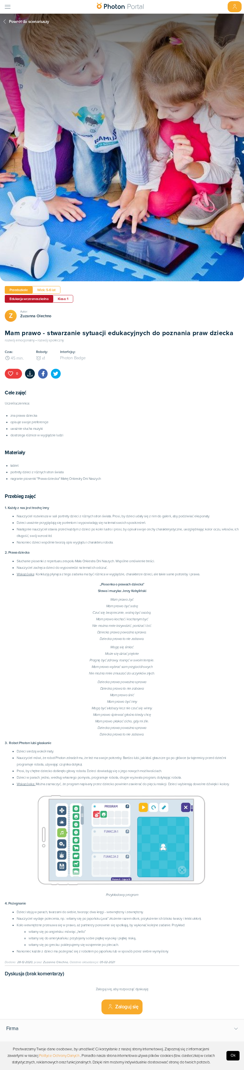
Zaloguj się (126, 1007)
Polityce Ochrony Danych (59, 1055)
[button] (122, 1029)
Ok (233, 1055)
